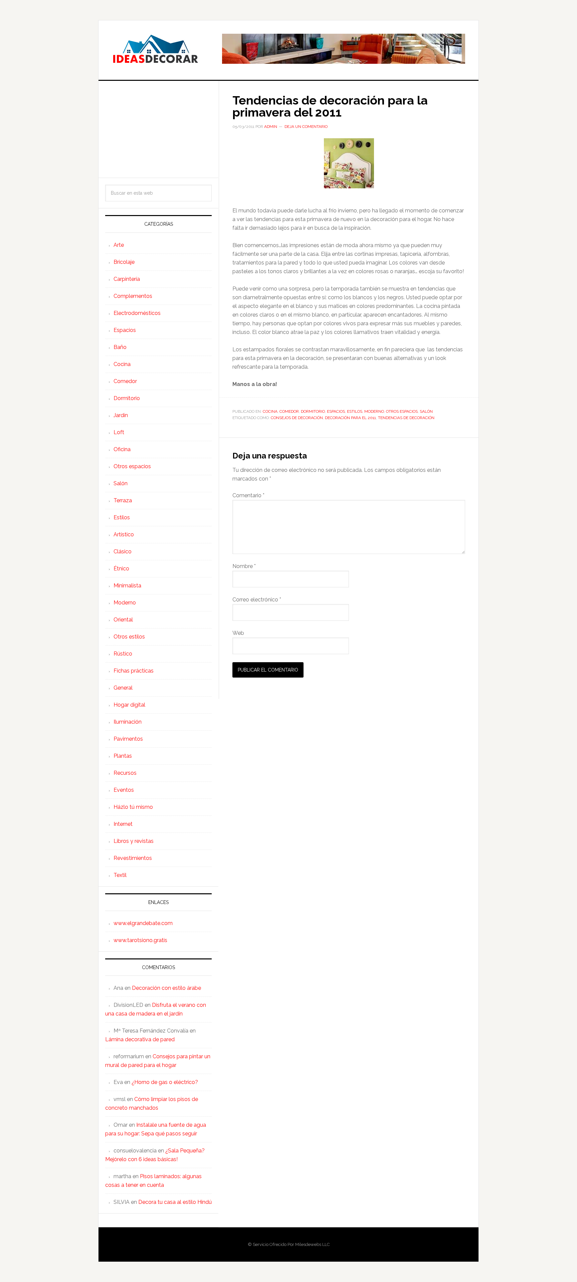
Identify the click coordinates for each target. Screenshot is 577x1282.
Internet (123, 824)
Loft (119, 432)
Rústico (123, 654)
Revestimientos (133, 858)
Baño (120, 347)
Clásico (123, 551)
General (123, 688)
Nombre (244, 566)
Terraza (123, 500)
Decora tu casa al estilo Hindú (175, 1202)
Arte (119, 245)
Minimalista (127, 585)
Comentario (248, 495)
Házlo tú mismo (133, 807)
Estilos (354, 411)
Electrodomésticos (137, 313)
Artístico (124, 534)
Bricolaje (124, 262)
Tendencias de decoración (406, 417)
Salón (426, 411)
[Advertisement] (158, 129)
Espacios (336, 411)
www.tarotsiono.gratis (140, 940)
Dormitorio (313, 411)
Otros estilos (129, 636)
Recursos (125, 773)
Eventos (124, 790)
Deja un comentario (306, 126)
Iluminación (128, 722)
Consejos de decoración (297, 417)
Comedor (289, 411)
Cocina (270, 411)
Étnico (121, 568)
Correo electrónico (256, 599)
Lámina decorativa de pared (140, 1039)
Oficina (122, 449)
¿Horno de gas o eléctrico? (165, 1082)
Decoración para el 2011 (350, 417)
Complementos (133, 296)
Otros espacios (402, 411)
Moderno (374, 411)
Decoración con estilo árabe (166, 988)
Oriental (123, 619)
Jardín (121, 415)
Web (238, 633)
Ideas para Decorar (155, 49)
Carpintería (127, 279)
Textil (120, 875)
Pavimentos (128, 739)
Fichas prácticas (134, 671)
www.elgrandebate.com (143, 923)
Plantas (123, 756)
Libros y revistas (134, 841)
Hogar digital (129, 705)
